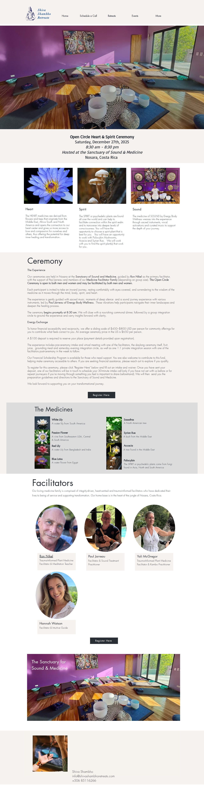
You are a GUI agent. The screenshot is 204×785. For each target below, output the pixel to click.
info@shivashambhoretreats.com (93, 776)
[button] (111, 16)
